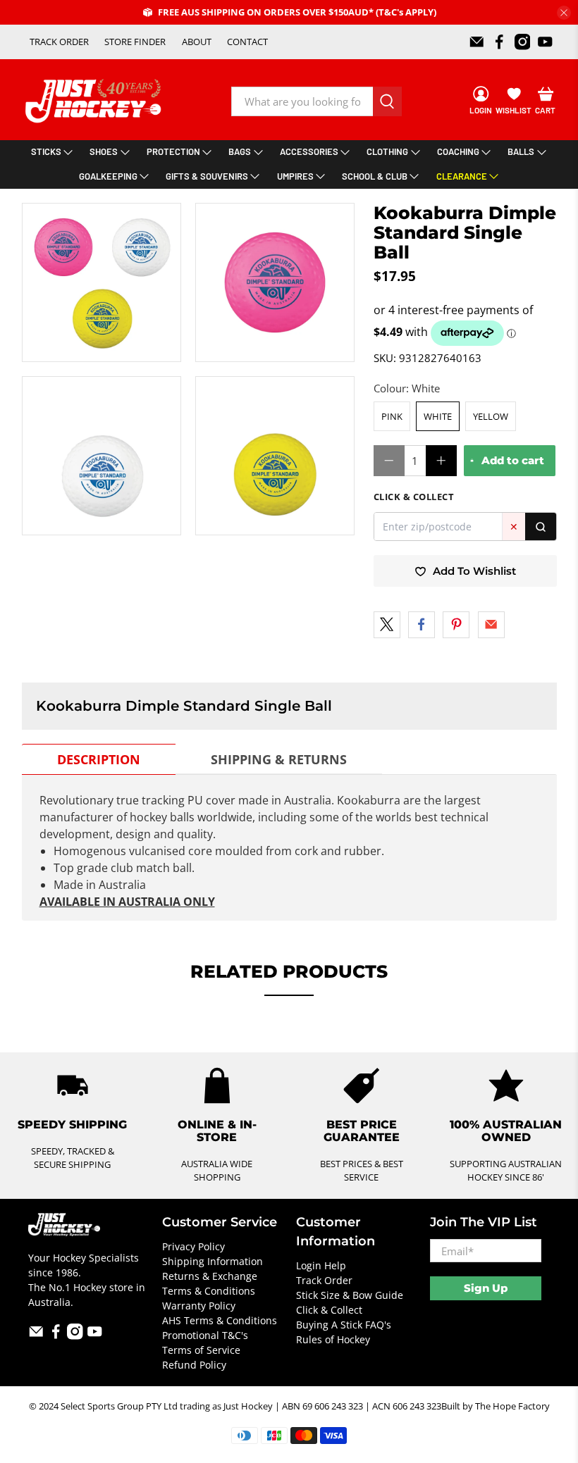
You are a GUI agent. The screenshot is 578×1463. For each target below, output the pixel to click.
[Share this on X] (387, 624)
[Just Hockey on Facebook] (499, 42)
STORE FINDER (135, 41)
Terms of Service (201, 1350)
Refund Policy (194, 1364)
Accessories (309, 151)
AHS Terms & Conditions (219, 1320)
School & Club (374, 176)
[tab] (99, 759)
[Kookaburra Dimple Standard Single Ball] (275, 282)
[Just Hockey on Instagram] (523, 42)
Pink (391, 416)
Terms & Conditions (208, 1290)
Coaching (458, 151)
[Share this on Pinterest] (456, 624)
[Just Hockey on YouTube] (545, 42)
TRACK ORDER (59, 41)
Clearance (461, 176)
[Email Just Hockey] (477, 42)
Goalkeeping (108, 176)
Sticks (46, 151)
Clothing (387, 151)
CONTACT (247, 41)
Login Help (321, 1265)
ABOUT (196, 41)
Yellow (490, 416)
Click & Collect (329, 1309)
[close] (564, 13)
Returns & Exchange (209, 1276)
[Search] (540, 526)
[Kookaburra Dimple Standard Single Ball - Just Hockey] (101, 282)
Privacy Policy (193, 1246)
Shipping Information (212, 1261)
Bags (239, 151)
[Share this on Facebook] (421, 624)
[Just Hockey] (95, 101)
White (438, 416)
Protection (173, 151)
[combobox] (302, 101)
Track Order (324, 1280)
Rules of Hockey (333, 1339)
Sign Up (486, 1288)
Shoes (104, 151)
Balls (521, 151)
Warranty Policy (198, 1305)
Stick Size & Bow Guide (349, 1295)
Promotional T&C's (205, 1335)
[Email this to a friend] (491, 624)
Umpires (295, 176)
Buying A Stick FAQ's (343, 1324)
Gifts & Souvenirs (207, 176)
